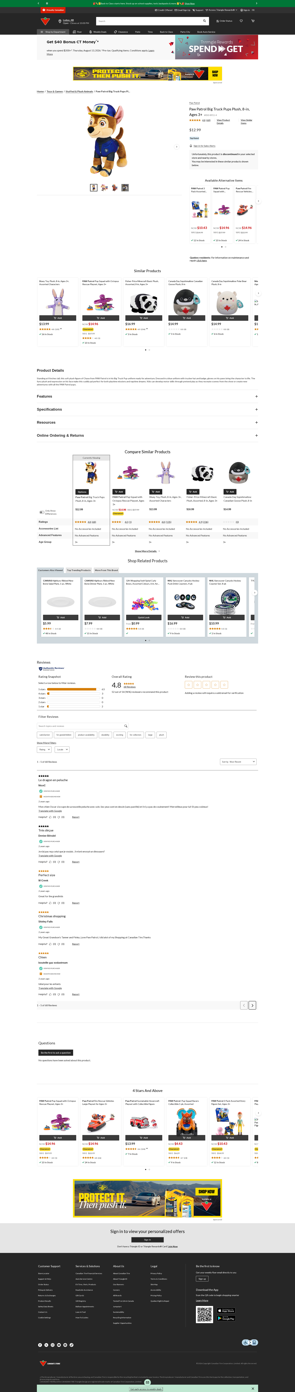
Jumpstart (117, 1306)
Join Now (173, 1246)
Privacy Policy (156, 1273)
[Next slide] (256, 3)
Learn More (202, 1300)
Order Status (226, 20)
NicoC (42, 785)
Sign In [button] (147, 1240)
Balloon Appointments (85, 1306)
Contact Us (42, 1312)
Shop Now (190, 3)
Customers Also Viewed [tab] (50, 570)
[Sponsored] (147, 74)
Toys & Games (55, 91)
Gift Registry (81, 1301)
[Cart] (252, 21)
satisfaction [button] (44, 735)
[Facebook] (40, 1345)
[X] (46, 1345)
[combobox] (240, 762)
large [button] (150, 735)
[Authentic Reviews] (51, 669)
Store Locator (43, 1273)
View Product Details (223, 121)
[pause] (47, 3)
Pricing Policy (156, 1295)
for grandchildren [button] (64, 735)
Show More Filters (46, 742)
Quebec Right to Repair (160, 1301)
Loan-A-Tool (80, 1312)
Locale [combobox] (60, 749)
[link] (201, 120)
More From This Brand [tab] (106, 570)
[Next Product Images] (176, 147)
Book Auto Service (206, 32)
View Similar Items (246, 121)
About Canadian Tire (121, 1273)
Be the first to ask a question (56, 1052)
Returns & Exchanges (47, 1295)
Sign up (202, 1279)
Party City (185, 32)
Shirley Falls (45, 921)
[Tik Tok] (71, 1345)
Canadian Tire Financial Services (89, 1273)
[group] (98, 328)
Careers (116, 1290)
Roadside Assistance (84, 1290)
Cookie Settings (44, 1317)
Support (199, 10)
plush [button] (161, 735)
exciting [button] (119, 735)
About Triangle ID (120, 1279)
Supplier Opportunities (122, 1323)
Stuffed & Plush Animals (79, 91)
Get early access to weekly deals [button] (146, 1389)
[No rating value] (229, 521)
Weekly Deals (99, 32)
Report (75, 816)
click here (202, 260)
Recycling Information (122, 1317)
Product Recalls (44, 1301)
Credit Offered (165, 10)
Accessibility (156, 1290)
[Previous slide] (38, 3)
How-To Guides (82, 1317)
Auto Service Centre (84, 1279)
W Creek (43, 880)
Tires (150, 32)
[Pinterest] (65, 1345)
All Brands (117, 1295)
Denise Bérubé (47, 835)
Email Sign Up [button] (184, 10)
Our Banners (118, 1284)
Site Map (154, 1284)
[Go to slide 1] (93, 187)
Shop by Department (55, 32)
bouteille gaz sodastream (53, 962)
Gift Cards (80, 1295)
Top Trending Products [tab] (79, 570)
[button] (204, 21)
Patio (137, 32)
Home (40, 91)
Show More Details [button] (146, 551)
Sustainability (118, 1312)
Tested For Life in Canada (123, 1301)
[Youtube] (59, 1345)
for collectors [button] (135, 735)
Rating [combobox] (42, 749)
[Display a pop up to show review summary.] (61, 330)
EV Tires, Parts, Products (86, 1284)
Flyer (79, 32)
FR (253, 10)
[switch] (43, 512)
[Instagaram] (53, 1345)
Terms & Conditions (159, 1279)
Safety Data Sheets (45, 1306)
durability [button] (105, 735)
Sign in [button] (247, 10)
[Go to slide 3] (114, 187)
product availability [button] (86, 735)
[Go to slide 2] (104, 187)
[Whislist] (241, 21)
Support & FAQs (44, 1279)
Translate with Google (50, 810)
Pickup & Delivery (45, 1290)
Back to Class (166, 32)
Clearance (123, 32)
